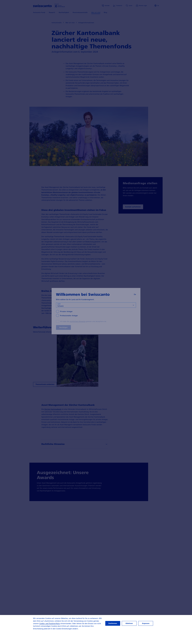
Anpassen (145, 623)
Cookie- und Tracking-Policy (49, 623)
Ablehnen (129, 623)
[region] (96, 623)
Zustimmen (112, 623)
